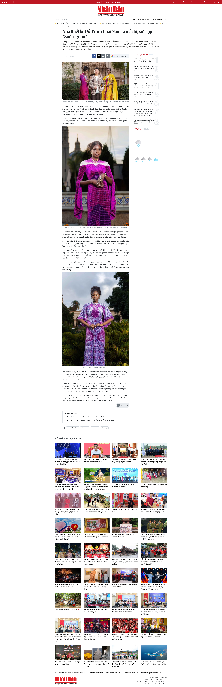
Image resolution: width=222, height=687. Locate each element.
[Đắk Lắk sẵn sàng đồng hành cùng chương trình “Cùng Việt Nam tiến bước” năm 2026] (154, 550)
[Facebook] (94, 56)
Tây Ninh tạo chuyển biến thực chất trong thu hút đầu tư (124, 485)
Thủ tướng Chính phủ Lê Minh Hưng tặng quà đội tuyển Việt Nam (143, 77)
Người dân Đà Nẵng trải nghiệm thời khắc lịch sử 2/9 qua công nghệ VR (153, 510)
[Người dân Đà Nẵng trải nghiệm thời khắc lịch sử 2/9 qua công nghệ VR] (154, 500)
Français (107, 2)
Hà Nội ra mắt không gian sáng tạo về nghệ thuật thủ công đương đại (153, 635)
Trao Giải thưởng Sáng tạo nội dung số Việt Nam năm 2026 (67, 663)
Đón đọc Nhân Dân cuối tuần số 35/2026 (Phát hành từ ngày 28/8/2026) (144, 122)
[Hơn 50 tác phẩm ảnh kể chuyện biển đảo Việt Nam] (125, 575)
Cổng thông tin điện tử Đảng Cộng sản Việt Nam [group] (70, 673)
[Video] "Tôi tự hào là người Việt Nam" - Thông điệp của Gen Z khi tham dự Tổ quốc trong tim (125, 636)
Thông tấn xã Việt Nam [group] (113, 673)
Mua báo (177, 2)
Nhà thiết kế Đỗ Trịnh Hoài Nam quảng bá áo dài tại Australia (85, 417)
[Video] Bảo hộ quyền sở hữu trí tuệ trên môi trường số (95, 610)
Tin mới (186, 2)
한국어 (124, 2)
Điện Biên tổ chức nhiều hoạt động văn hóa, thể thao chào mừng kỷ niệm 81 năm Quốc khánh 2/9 (67, 536)
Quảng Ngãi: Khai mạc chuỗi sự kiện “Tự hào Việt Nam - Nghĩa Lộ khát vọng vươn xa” (96, 561)
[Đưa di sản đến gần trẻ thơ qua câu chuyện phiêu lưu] (125, 525)
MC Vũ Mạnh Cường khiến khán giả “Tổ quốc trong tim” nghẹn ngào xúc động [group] (83, 23)
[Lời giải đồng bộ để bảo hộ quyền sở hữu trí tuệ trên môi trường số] (125, 600)
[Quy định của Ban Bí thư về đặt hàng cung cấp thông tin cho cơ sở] (97, 450)
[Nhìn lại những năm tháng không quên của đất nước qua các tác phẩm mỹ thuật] (97, 575)
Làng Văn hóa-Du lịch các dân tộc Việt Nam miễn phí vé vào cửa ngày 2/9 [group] (131, 23)
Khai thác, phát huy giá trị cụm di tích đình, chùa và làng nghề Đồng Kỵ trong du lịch (125, 561)
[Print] (108, 56)
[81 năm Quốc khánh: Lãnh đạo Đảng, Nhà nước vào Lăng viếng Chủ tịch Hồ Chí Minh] (154, 450)
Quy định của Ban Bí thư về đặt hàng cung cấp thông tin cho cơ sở (144, 68)
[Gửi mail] (103, 56)
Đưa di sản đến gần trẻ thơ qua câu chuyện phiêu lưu (123, 535)
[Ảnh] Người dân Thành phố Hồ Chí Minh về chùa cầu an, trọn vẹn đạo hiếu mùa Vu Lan (68, 561)
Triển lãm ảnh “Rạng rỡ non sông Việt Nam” (124, 510)
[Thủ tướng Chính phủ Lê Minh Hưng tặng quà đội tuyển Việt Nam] (125, 450)
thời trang (104, 428)
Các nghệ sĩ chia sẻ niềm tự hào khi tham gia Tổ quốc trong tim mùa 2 (144, 94)
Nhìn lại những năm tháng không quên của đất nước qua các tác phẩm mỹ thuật (96, 586)
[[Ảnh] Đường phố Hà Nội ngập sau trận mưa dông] (154, 475)
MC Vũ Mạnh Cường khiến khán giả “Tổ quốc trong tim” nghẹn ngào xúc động (67, 511)
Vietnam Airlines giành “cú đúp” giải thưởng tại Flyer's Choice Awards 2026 (154, 663)
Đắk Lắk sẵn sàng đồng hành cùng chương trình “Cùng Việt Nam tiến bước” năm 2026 (152, 561)
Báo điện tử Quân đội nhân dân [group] (151, 673)
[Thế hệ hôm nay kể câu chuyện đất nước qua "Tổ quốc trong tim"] (68, 575)
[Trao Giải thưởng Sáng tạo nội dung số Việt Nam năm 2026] (68, 652)
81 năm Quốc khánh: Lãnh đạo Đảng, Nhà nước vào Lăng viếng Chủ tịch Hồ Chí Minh (153, 461)
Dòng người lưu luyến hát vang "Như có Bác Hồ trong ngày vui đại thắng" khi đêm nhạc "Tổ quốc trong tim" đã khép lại (143, 112)
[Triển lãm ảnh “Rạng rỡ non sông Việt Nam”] (125, 500)
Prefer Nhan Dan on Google (121, 56)
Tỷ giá (146, 129)
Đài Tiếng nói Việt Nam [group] (131, 673)
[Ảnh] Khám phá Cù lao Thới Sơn (66, 609)
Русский (113, 2)
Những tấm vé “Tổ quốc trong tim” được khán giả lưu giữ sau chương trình (96, 535)
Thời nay (132, 19)
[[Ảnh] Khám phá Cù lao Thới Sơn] (68, 600)
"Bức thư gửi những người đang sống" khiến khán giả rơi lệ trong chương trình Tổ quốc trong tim (153, 536)
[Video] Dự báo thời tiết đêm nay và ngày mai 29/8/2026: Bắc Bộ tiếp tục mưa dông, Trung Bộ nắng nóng (96, 486)
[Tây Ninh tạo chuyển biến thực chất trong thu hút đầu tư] (125, 475)
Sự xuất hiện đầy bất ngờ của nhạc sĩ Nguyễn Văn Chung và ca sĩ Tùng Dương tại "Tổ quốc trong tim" (153, 586)
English (98, 2)
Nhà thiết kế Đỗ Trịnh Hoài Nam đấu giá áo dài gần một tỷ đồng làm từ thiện (90, 420)
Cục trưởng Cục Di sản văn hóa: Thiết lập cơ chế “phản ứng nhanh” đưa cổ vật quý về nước (96, 664)
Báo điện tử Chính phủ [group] (96, 673)
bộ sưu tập (95, 428)
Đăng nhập (218, 2)
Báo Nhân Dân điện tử (111, 11)
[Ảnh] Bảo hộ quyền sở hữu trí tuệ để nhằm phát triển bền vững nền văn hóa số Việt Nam (153, 611)
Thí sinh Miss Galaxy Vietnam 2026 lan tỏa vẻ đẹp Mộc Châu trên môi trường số (124, 664)
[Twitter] (99, 56)
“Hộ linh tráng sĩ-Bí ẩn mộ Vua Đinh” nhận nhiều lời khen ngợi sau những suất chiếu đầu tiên (144, 86)
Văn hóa (65, 27)
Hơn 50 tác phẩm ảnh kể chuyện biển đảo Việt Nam (124, 585)
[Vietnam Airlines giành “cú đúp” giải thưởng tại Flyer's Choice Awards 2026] (154, 652)
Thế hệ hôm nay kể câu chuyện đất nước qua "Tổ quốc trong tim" (66, 585)
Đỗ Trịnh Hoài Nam (73, 428)
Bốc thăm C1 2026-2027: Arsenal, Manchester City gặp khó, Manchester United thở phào (144, 60)
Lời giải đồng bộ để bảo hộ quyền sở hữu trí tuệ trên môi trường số (124, 610)
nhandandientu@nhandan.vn (158, 684)
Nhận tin (208, 2)
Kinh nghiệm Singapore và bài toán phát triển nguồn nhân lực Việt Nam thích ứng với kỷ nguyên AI (67, 486)
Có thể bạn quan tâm (68, 438)
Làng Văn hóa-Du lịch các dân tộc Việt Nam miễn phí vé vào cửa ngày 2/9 (96, 510)
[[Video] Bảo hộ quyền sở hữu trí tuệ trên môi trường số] (97, 600)
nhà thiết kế (85, 428)
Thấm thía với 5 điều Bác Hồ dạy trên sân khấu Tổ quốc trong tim (144, 102)
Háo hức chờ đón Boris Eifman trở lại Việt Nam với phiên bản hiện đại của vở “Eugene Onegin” (96, 636)
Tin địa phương (197, 2)
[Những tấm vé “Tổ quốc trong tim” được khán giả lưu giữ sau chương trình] (97, 525)
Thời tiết (138, 129)
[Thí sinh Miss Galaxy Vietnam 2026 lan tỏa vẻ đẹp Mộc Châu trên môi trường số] (125, 652)
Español (119, 2)
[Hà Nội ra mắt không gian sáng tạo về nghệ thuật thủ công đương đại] (154, 625)
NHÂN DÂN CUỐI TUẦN (144, 19)
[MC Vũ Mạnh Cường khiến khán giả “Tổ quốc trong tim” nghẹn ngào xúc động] (68, 500)
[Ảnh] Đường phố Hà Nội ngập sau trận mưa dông (154, 485)
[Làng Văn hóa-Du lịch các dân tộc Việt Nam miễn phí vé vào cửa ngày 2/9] (97, 500)
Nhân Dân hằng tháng (160, 19)
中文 (102, 2)
